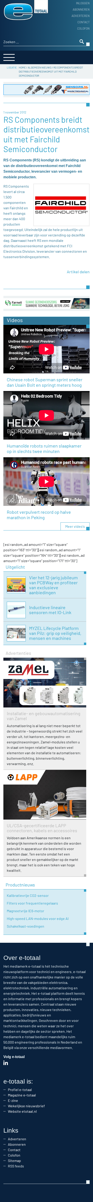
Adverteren (81, 16)
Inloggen (83, 3)
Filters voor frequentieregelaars (32, 903)
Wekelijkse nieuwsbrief (26, 1106)
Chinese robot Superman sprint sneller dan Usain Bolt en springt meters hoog (44, 382)
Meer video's (75, 526)
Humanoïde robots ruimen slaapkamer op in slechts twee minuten (44, 448)
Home (22, 67)
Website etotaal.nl (22, 1111)
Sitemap (14, 1160)
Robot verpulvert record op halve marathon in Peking (39, 514)
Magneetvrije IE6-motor (25, 911)
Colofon (83, 28)
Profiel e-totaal (20, 1089)
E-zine (13, 1100)
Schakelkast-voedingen (25, 926)
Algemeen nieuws (39, 67)
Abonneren (81, 9)
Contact (83, 22)
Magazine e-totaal (22, 1095)
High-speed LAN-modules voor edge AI (38, 918)
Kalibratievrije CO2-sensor (28, 895)
